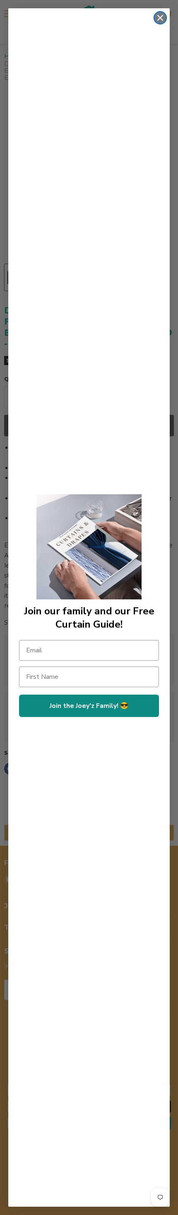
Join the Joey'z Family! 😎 (89, 705)
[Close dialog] (160, 18)
